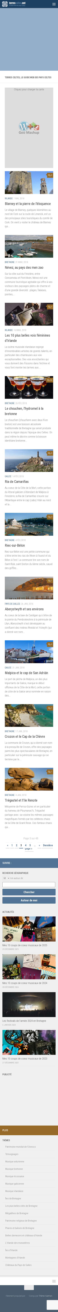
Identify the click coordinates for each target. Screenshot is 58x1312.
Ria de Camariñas (17, 482)
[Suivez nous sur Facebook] (38, 863)
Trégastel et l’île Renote (21, 800)
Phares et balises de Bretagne (19, 1228)
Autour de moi (29, 900)
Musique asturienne (14, 1161)
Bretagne (10, 262)
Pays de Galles (12, 604)
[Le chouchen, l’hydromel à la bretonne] (29, 387)
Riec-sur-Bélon (15, 545)
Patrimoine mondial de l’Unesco (20, 1146)
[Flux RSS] (54, 863)
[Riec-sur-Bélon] (29, 524)
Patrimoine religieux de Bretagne (21, 1220)
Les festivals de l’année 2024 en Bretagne (24, 1020)
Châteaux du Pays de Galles (18, 1265)
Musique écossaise (14, 1176)
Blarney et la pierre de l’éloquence (28, 204)
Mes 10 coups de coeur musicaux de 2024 (24, 983)
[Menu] (54, 4)
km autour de (16, 878)
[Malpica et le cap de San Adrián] (29, 651)
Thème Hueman (45, 1296)
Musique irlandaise (14, 1191)
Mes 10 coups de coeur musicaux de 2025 (24, 945)
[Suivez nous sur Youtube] (48, 863)
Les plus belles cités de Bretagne (21, 1205)
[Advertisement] (29, 39)
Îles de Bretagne (13, 1198)
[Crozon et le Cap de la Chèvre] (29, 715)
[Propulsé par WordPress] (27, 1296)
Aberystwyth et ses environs (24, 609)
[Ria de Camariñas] (29, 460)
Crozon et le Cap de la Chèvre (25, 737)
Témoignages (11, 1154)
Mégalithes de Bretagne (16, 1213)
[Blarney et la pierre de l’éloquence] (29, 182)
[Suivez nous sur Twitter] (43, 863)
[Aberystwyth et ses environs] (29, 588)
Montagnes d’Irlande (15, 1257)
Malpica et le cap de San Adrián (26, 673)
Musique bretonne (14, 1169)
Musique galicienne (14, 1183)
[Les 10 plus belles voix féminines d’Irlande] (29, 314)
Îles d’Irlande (11, 1250)
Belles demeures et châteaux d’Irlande (23, 1235)
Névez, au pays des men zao (24, 268)
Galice (8, 476)
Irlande (9, 198)
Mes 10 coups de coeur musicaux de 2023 (24, 1058)
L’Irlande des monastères (17, 1242)
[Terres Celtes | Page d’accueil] (17, 4)
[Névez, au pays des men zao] (29, 246)
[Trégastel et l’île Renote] (29, 779)
